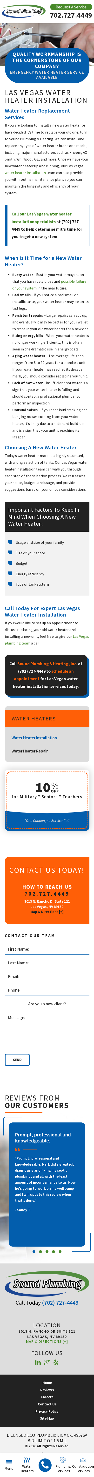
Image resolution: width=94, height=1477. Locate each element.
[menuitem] (45, 1465)
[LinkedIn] (38, 1362)
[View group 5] (60, 1251)
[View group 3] (47, 1251)
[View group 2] (40, 1251)
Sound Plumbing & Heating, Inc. (47, 663)
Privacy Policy (47, 1411)
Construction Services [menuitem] (83, 1468)
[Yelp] (56, 1362)
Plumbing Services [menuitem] (63, 1468)
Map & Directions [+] (47, 911)
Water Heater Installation (34, 737)
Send (17, 1059)
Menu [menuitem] (9, 1468)
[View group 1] (34, 1251)
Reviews (47, 1390)
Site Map (47, 1418)
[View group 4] (53, 1251)
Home (47, 1382)
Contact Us (47, 1404)
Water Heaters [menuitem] (27, 1468)
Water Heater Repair (30, 751)
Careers (47, 1397)
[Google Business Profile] (47, 1362)
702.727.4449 (71, 15)
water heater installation (25, 172)
